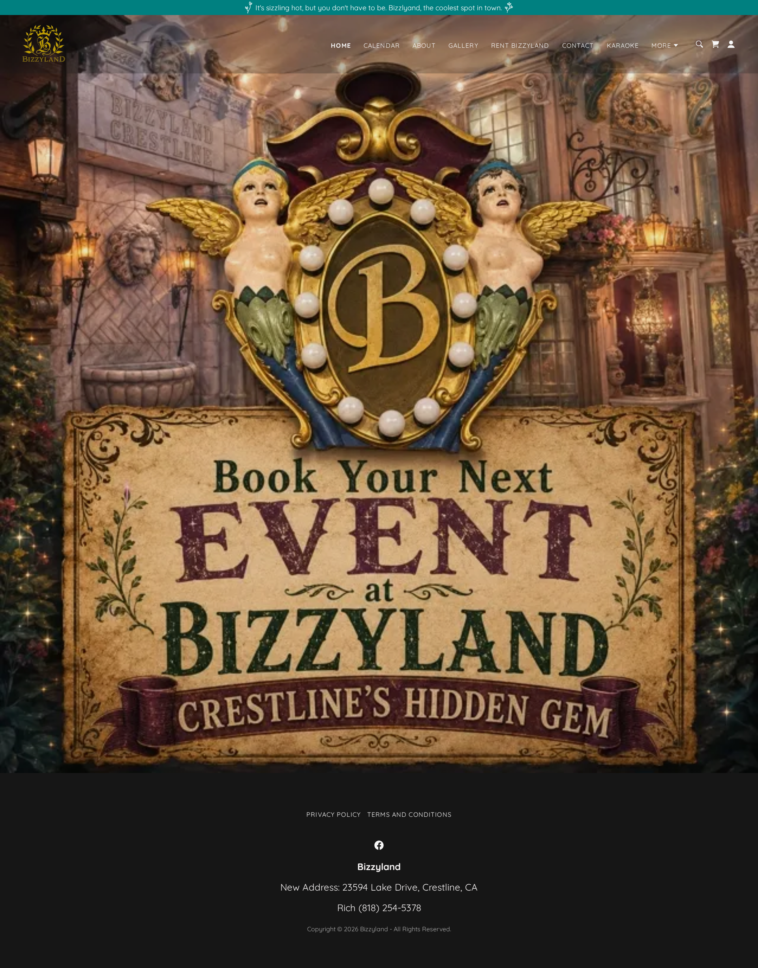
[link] (43, 43)
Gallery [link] (463, 45)
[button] (665, 45)
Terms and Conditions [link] (409, 814)
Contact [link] (578, 45)
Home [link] (341, 45)
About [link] (424, 45)
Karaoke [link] (623, 45)
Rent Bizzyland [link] (520, 45)
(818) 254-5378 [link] (389, 908)
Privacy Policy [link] (333, 814)
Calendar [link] (382, 45)
